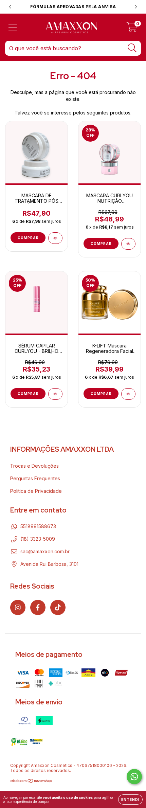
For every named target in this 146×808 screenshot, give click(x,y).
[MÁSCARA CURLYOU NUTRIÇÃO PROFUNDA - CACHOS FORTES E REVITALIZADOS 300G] (128, 244)
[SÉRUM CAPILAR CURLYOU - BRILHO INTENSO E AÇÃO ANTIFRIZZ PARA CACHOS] (55, 394)
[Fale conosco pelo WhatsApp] (134, 776)
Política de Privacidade (36, 491)
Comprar (28, 238)
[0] (132, 29)
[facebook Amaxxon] (37, 607)
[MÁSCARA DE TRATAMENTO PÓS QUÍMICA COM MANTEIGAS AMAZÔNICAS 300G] (55, 238)
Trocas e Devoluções (34, 466)
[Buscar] (132, 48)
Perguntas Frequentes (35, 478)
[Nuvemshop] (31, 781)
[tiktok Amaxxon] (58, 607)
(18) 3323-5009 (37, 539)
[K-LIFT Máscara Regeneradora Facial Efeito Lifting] (128, 394)
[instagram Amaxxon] (17, 607)
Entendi (130, 799)
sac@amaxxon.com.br (45, 551)
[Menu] (12, 27)
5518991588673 (38, 526)
